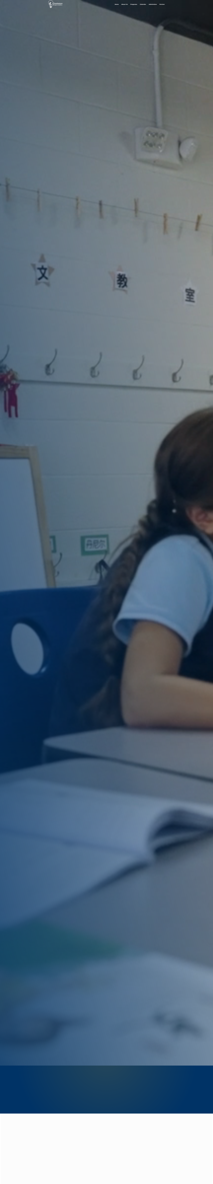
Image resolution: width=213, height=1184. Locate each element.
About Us (124, 4)
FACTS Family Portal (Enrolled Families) (88, 544)
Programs (133, 4)
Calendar (143, 4)
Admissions (153, 4)
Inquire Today (62, 544)
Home (117, 4)
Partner (162, 4)
